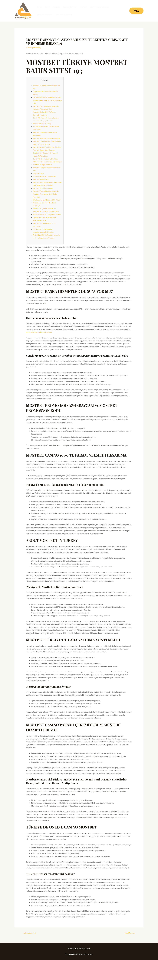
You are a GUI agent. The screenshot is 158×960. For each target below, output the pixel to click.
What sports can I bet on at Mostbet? (46, 200)
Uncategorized (32, 47)
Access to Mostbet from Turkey (44, 176)
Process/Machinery (70, 7)
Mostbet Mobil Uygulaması (43, 188)
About (47, 7)
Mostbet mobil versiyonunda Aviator (46, 138)
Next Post (130, 933)
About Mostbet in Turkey (42, 124)
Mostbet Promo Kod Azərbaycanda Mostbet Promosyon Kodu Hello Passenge (46, 194)
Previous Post (29, 933)
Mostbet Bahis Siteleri (41, 179)
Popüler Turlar (38, 173)
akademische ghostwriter (99, 7)
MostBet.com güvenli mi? (42, 165)
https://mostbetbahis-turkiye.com (39, 332)
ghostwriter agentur (44, 14)
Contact (84, 7)
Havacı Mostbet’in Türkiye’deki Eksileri (47, 214)
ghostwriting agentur (64, 14)
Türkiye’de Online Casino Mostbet (45, 159)
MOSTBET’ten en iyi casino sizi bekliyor (47, 162)
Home (39, 7)
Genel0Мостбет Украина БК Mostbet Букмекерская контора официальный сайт (47, 100)
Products (56, 7)
